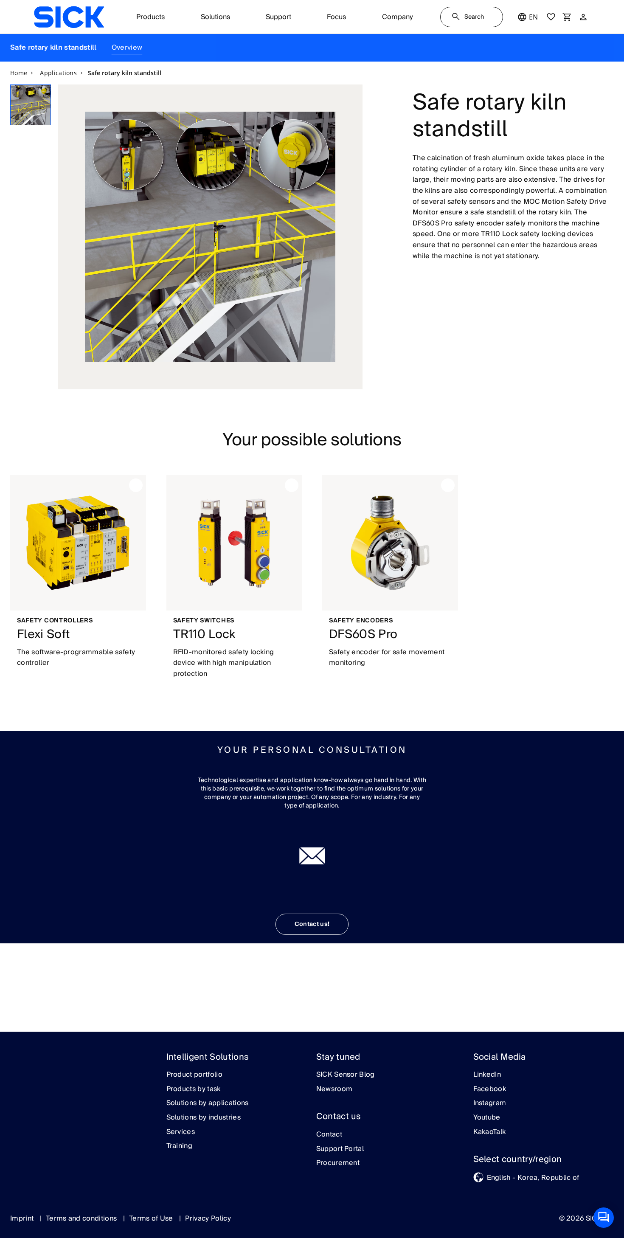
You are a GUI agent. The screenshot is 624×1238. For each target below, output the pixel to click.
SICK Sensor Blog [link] (345, 1074)
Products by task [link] (193, 1089)
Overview (127, 47)
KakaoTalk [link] (489, 1132)
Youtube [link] (486, 1117)
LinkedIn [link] (487, 1074)
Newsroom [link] (334, 1089)
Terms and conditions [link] (82, 1218)
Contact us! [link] (312, 924)
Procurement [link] (338, 1163)
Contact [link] (329, 1134)
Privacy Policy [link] (207, 1218)
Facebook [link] (489, 1089)
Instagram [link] (489, 1103)
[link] (69, 17)
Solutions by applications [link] (207, 1103)
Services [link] (180, 1132)
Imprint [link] (23, 1218)
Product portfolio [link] (194, 1074)
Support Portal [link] (340, 1149)
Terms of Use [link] (152, 1218)
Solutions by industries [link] (203, 1117)
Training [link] (179, 1146)
